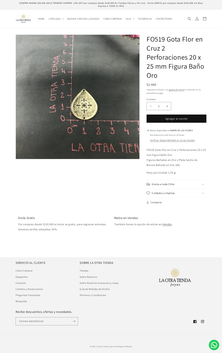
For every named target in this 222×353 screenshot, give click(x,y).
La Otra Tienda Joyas (105, 346)
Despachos (22, 276)
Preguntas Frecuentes (28, 295)
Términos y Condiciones (93, 295)
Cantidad (151, 99)
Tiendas (84, 270)
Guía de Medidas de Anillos (95, 289)
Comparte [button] (156, 202)
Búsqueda (21, 301)
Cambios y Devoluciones (29, 289)
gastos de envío (176, 89)
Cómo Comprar (24, 270)
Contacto (21, 283)
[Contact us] (214, 345)
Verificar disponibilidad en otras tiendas (172, 140)
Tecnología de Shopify (123, 346)
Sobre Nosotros (88, 276)
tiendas (167, 224)
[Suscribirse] (74, 321)
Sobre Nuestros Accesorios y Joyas (99, 283)
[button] (56, 18)
